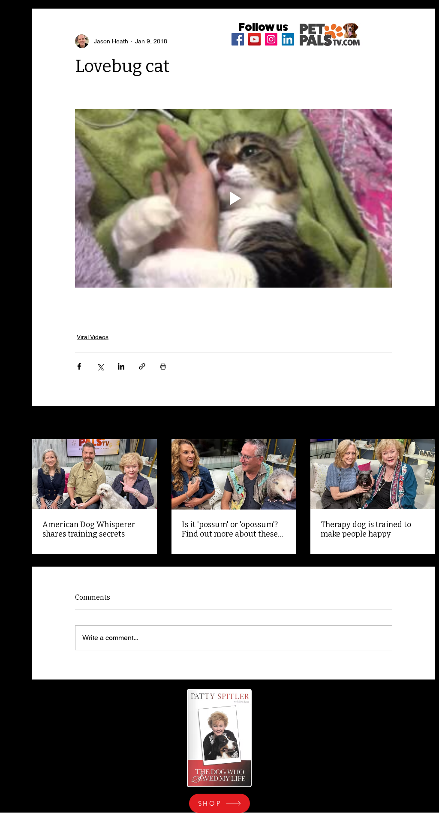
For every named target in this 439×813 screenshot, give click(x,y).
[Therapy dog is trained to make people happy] (372, 474)
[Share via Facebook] (79, 366)
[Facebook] (238, 39)
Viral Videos (92, 337)
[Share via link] (142, 366)
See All (425, 423)
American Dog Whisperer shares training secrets (88, 529)
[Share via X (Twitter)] (100, 366)
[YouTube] (254, 39)
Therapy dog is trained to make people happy (366, 529)
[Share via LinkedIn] (121, 366)
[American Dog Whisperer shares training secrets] (94, 474)
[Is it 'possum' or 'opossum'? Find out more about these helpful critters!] (233, 474)
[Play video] (233, 198)
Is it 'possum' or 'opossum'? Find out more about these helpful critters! (230, 529)
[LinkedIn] (288, 39)
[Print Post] (163, 366)
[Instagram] (271, 39)
